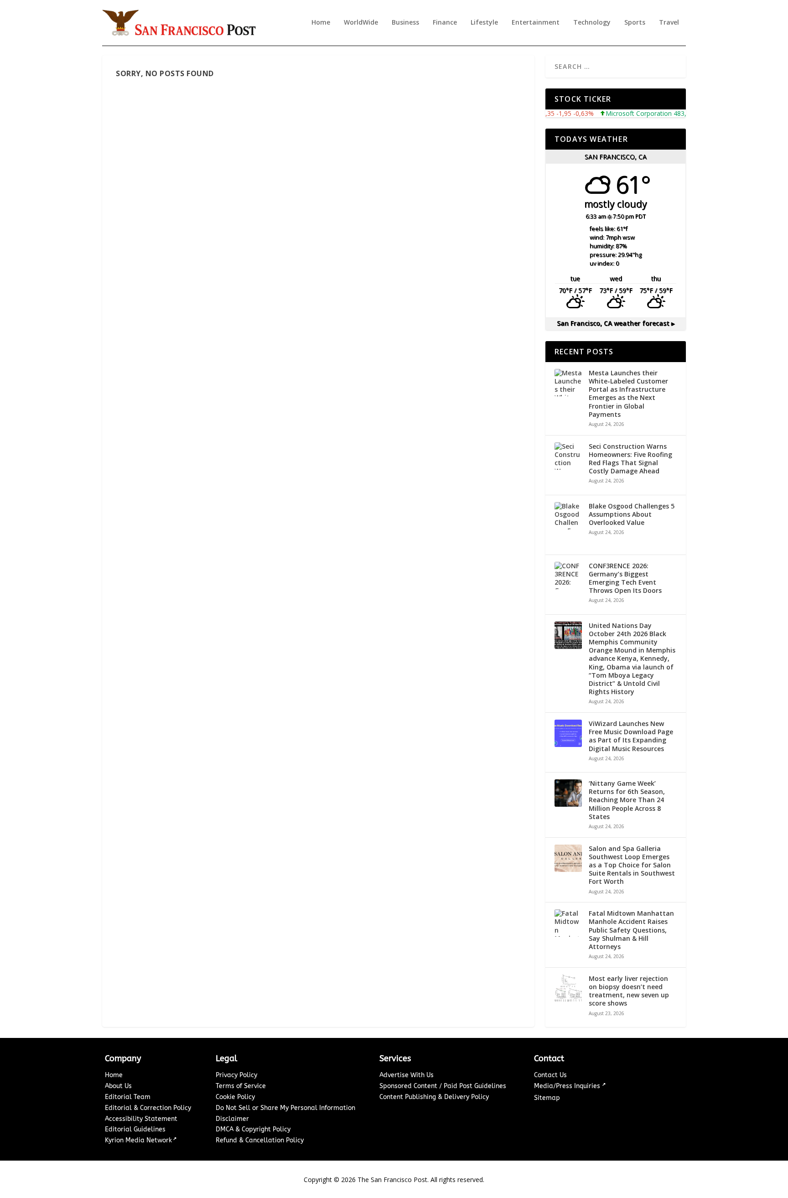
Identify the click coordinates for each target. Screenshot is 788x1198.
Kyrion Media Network (138, 1140)
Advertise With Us (406, 1075)
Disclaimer (232, 1119)
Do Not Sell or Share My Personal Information (285, 1108)
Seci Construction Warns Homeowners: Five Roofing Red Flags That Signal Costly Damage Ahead (630, 459)
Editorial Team (127, 1097)
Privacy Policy (236, 1075)
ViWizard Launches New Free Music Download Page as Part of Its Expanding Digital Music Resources (631, 736)
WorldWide (361, 22)
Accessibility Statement (141, 1119)
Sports (634, 22)
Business (405, 22)
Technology (592, 22)
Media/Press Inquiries (568, 1086)
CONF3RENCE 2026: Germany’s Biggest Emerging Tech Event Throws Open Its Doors (625, 578)
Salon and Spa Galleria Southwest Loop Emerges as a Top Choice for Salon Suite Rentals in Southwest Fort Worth (632, 865)
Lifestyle (484, 22)
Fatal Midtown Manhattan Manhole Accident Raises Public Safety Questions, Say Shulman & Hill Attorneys (631, 930)
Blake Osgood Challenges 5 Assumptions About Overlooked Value (631, 514)
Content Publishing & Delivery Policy (434, 1097)
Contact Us (550, 1075)
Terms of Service (241, 1086)
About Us (118, 1086)
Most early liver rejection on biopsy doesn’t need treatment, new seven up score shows (629, 991)
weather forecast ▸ (615, 323)
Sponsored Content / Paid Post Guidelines (442, 1086)
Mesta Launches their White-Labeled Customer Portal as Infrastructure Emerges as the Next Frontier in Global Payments (628, 394)
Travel (669, 22)
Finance (445, 22)
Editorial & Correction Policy (148, 1108)
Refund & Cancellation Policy (260, 1140)
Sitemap (547, 1098)
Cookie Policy (235, 1097)
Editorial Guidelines (135, 1129)
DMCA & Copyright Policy (253, 1129)
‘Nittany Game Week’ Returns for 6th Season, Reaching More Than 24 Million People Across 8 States (627, 800)
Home (320, 22)
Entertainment (536, 22)
